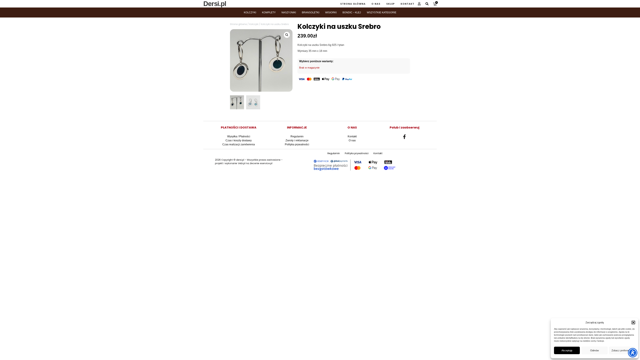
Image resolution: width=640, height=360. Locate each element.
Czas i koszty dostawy (239, 140)
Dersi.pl (214, 3)
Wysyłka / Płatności (238, 136)
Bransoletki (310, 12)
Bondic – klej (351, 12)
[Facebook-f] (404, 136)
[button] (633, 322)
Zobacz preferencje (622, 350)
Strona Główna (353, 4)
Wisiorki (331, 12)
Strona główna (238, 24)
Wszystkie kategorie (381, 12)
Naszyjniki (289, 12)
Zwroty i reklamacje (297, 140)
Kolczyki (250, 12)
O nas (376, 4)
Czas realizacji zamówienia (238, 144)
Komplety (269, 12)
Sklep (390, 4)
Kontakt (407, 4)
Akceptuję (567, 350)
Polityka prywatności (297, 144)
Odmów (594, 350)
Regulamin (297, 136)
